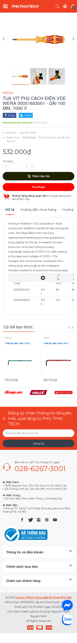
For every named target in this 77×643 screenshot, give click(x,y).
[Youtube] (55, 520)
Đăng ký (38, 443)
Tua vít (10, 141)
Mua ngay (38, 187)
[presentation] (69, 327)
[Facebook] (22, 520)
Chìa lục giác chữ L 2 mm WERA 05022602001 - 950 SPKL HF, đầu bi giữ (19, 343)
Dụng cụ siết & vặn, (58, 137)
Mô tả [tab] (10, 210)
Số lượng (8, 161)
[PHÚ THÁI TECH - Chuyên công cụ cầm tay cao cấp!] (25, 6)
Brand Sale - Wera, (34, 137)
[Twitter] (30, 520)
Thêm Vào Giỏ (41, 176)
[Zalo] (67, 619)
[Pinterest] (47, 520)
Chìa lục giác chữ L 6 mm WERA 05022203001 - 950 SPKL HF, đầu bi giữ (58, 343)
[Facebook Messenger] (67, 605)
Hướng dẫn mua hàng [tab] (38, 210)
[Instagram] (38, 520)
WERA (8, 93)
